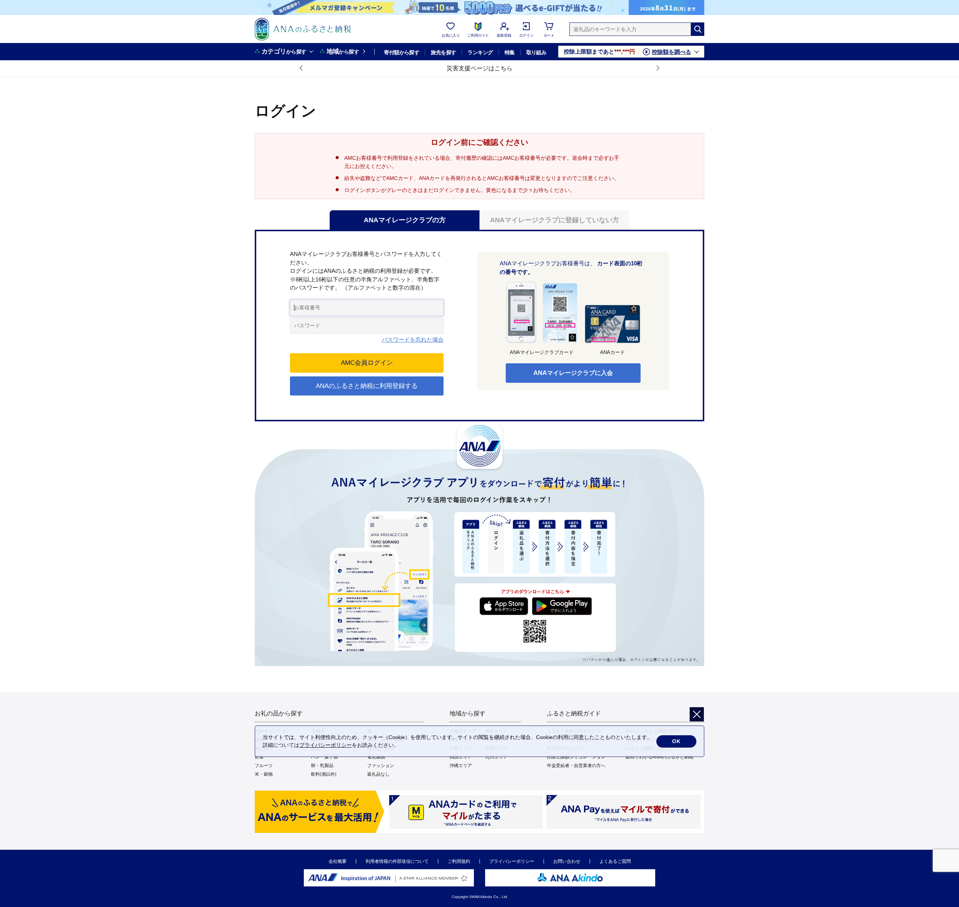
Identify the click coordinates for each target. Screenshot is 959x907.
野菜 (259, 757)
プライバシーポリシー (511, 861)
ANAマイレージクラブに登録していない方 (554, 220)
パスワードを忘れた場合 (413, 339)
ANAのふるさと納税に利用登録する (367, 386)
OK (676, 741)
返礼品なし (378, 774)
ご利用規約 (459, 861)
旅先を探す (443, 52)
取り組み (536, 52)
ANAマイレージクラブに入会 (573, 373)
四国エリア (461, 757)
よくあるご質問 (615, 861)
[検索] (697, 29)
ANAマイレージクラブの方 (405, 220)
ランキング (480, 52)
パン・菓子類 (324, 757)
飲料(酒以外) (323, 774)
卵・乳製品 (322, 765)
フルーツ (264, 765)
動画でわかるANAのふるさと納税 (659, 757)
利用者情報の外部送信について (397, 861)
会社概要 (338, 861)
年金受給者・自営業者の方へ (576, 765)
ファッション (380, 765)
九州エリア (496, 757)
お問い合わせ (566, 861)
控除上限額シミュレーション (576, 757)
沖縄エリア (461, 765)
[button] (301, 68)
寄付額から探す (401, 52)
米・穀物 (264, 774)
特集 (510, 52)
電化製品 (376, 757)
